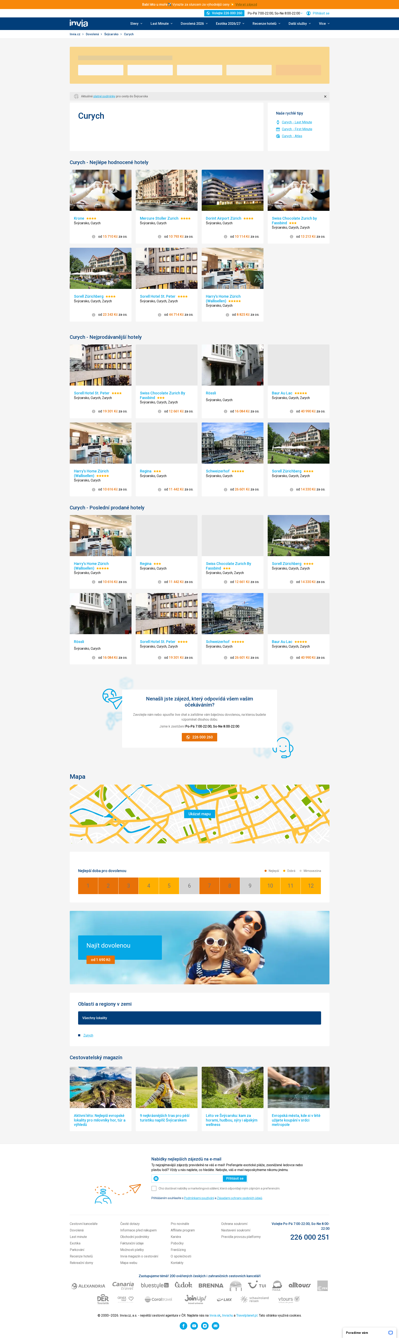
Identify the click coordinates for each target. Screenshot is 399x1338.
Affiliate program (183, 1230)
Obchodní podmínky (134, 1237)
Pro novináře (180, 1224)
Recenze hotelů (81, 1256)
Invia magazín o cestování (139, 1256)
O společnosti (181, 1256)
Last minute (78, 1237)
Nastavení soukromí (235, 1230)
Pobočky (177, 1243)
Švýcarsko (111, 34)
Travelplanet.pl (246, 1315)
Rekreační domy (81, 1263)
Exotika (75, 1243)
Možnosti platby (132, 1250)
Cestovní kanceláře (84, 1224)
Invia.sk (215, 1315)
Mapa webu (128, 1263)
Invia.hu (227, 1315)
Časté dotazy (130, 1224)
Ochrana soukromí (234, 1224)
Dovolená (92, 34)
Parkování (77, 1250)
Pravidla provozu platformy (241, 1237)
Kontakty (177, 1263)
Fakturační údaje (132, 1243)
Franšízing (178, 1250)
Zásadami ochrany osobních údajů (239, 1198)
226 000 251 (309, 1237)
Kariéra (176, 1237)
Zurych (88, 1035)
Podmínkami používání (199, 1198)
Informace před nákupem (138, 1230)
